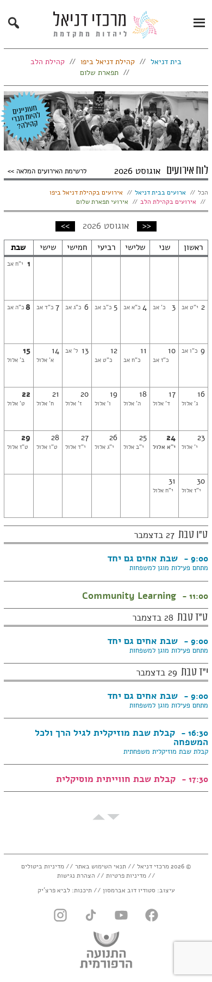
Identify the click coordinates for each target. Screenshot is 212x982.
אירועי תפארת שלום (102, 201)
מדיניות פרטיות (126, 875)
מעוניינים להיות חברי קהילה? (26, 116)
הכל (203, 192)
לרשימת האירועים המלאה (50, 170)
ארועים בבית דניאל (160, 192)
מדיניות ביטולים (42, 866)
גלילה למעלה (98, 817)
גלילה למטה (113, 817)
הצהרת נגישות (76, 875)
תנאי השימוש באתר (100, 866)
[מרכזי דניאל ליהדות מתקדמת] (106, 28)
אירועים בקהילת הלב (168, 201)
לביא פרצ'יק (54, 890)
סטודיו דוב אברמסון (129, 890)
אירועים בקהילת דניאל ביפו (86, 192)
